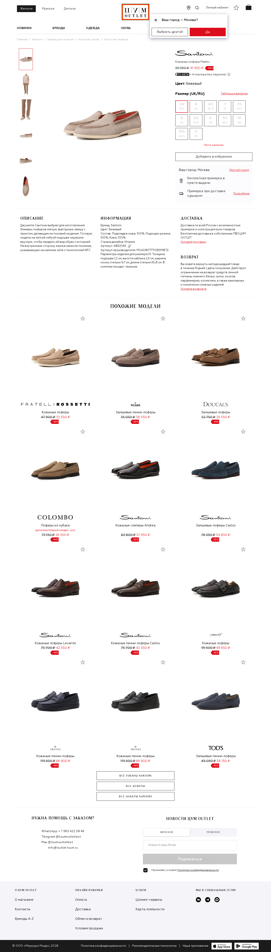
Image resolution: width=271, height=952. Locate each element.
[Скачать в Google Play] (246, 946)
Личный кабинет (217, 7)
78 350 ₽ (208, 535)
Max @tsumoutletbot (57, 842)
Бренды (59, 28)
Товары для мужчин (60, 39)
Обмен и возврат (88, 918)
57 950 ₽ (143, 535)
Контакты (22, 909)
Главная (22, 39)
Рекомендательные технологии (154, 946)
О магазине (24, 899)
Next (38, 124)
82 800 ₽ (128, 535)
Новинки (24, 28)
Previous (14, 124)
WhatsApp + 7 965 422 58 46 (62, 831)
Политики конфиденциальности (198, 870)
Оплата (81, 899)
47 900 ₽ (48, 417)
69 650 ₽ (223, 647)
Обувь (126, 28)
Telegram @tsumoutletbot (61, 836)
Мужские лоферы (116, 39)
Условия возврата (193, 289)
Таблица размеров (234, 93)
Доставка (83, 909)
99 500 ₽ (208, 647)
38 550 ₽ (143, 417)
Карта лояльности (150, 909)
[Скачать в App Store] (222, 946)
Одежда (93, 28)
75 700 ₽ (48, 647)
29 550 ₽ (223, 417)
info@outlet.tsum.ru (63, 848)
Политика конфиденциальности (103, 946)
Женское (26, 8)
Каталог (37, 39)
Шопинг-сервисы (149, 899)
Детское (70, 8)
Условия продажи (89, 928)
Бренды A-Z (24, 918)
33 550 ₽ (63, 417)
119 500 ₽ (47, 761)
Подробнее (241, 193)
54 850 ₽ (223, 535)
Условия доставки (193, 242)
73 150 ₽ (48, 535)
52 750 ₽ (208, 417)
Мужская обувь (88, 39)
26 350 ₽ (62, 535)
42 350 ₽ (63, 647)
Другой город (239, 170)
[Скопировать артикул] (129, 246)
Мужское (48, 8)
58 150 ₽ (223, 761)
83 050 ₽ (208, 761)
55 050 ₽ (128, 417)
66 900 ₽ (63, 761)
